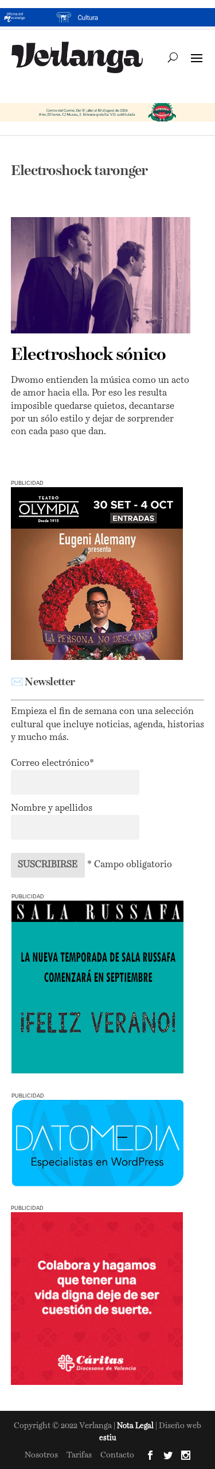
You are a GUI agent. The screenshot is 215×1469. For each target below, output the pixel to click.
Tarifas (79, 1455)
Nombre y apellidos (51, 808)
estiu (107, 1438)
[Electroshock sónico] (101, 275)
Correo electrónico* (52, 763)
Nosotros (41, 1455)
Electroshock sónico (88, 355)
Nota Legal (136, 1426)
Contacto (117, 1455)
